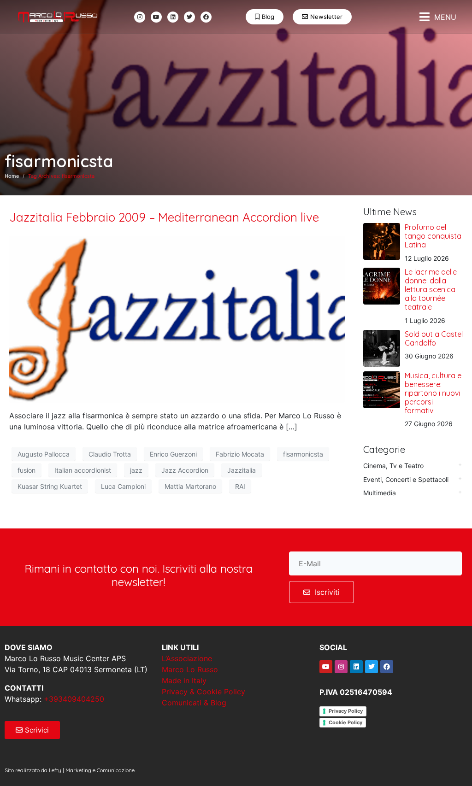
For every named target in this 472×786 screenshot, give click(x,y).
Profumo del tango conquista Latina (433, 236)
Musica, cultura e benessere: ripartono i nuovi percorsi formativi (433, 393)
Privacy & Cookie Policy (203, 691)
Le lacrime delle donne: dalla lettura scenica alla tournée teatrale (431, 289)
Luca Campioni (123, 486)
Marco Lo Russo (190, 669)
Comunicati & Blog (194, 702)
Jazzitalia (241, 470)
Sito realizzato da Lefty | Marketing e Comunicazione (70, 770)
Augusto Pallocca (44, 454)
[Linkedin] (172, 17)
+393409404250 (74, 699)
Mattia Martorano (190, 486)
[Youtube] (156, 17)
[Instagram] (139, 17)
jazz (136, 470)
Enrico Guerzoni (173, 454)
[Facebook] (206, 17)
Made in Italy (184, 680)
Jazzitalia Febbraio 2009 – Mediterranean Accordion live (164, 217)
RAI (240, 486)
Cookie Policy (345, 722)
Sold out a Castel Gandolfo (434, 338)
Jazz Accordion (184, 470)
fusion (26, 470)
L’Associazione (187, 658)
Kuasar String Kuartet (50, 486)
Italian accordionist (82, 470)
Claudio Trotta (109, 454)
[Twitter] (189, 17)
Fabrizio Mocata (240, 454)
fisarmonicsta (303, 454)
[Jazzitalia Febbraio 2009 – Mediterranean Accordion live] (177, 318)
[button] (437, 17)
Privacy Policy (346, 711)
